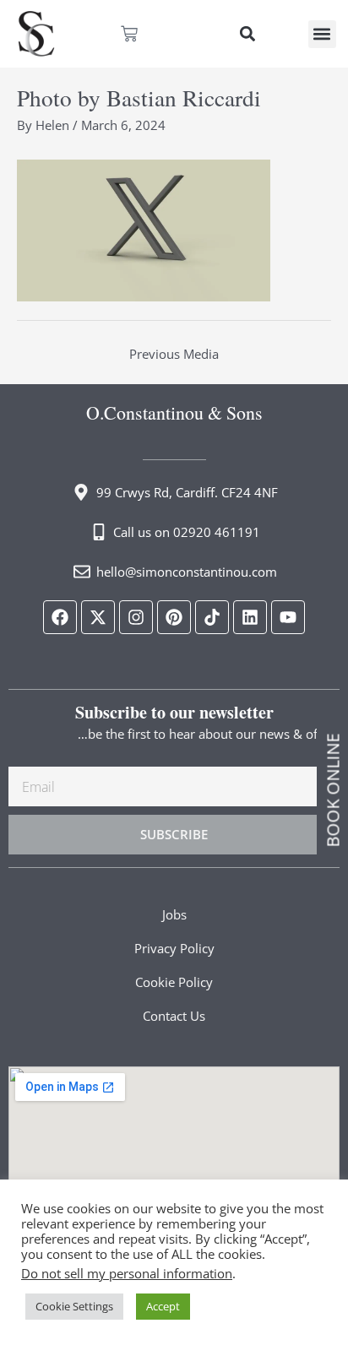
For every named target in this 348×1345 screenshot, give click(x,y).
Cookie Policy (174, 981)
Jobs (174, 914)
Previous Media (174, 353)
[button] (247, 34)
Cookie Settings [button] (74, 1306)
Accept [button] (163, 1306)
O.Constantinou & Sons (174, 412)
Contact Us (174, 1015)
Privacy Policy (174, 948)
